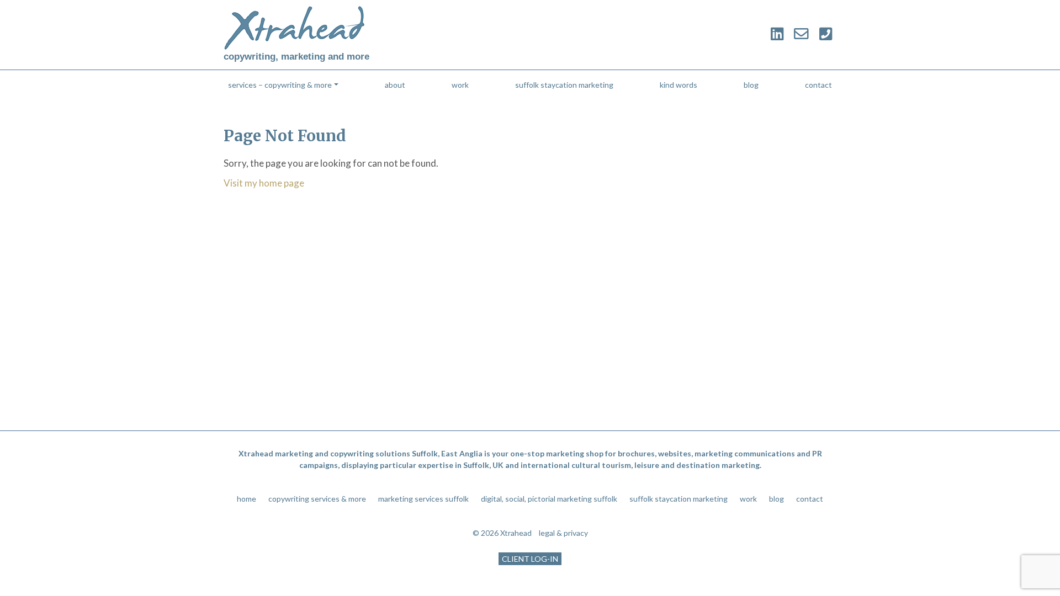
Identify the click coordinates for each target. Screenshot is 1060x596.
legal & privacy (563, 533)
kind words (678, 84)
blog (751, 84)
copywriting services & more (317, 498)
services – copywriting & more (280, 84)
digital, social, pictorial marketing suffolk (549, 498)
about (395, 84)
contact (818, 84)
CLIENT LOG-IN (530, 558)
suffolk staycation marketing (564, 84)
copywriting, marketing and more (296, 56)
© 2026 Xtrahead (502, 533)
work (460, 84)
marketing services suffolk (423, 498)
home (246, 498)
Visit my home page (264, 183)
